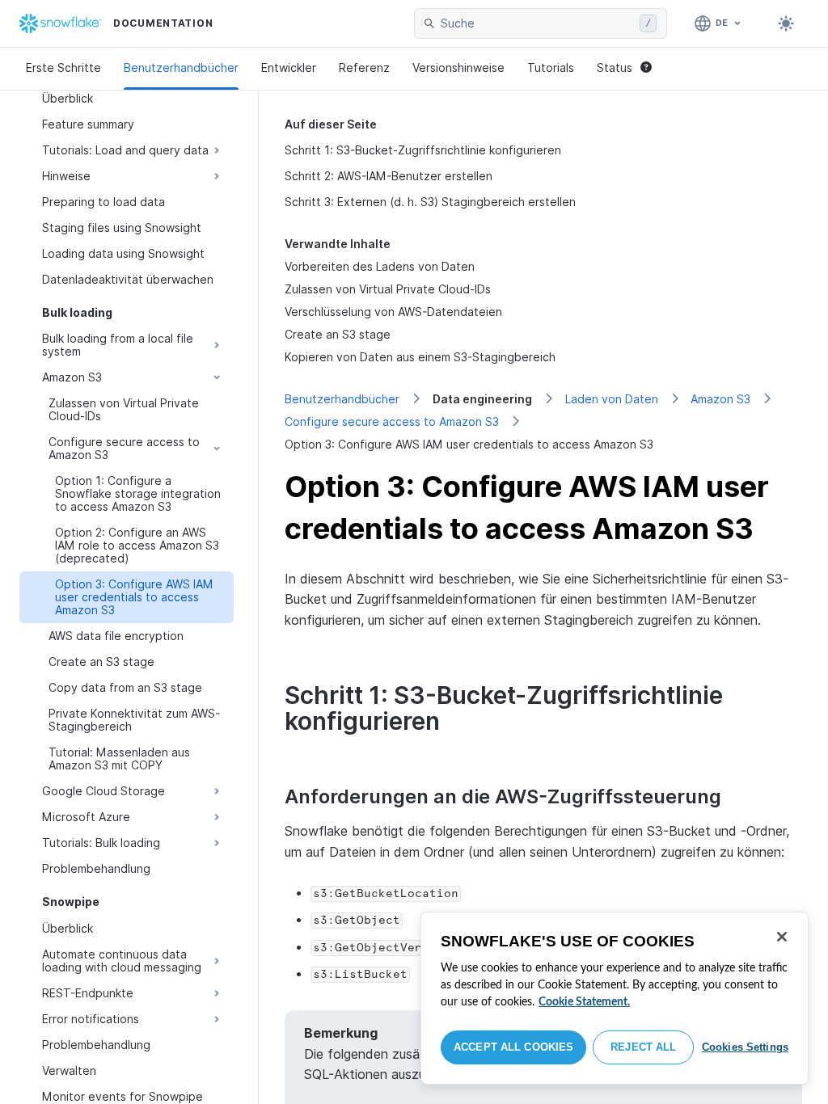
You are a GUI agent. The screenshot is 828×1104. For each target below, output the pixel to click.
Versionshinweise (458, 67)
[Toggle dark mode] (786, 23)
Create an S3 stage (338, 334)
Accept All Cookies (513, 1047)
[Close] (782, 936)
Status (614, 67)
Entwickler (288, 67)
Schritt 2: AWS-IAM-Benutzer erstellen (388, 176)
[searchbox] (537, 23)
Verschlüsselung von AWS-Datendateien (393, 311)
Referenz (364, 67)
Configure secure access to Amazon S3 (392, 421)
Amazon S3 (720, 399)
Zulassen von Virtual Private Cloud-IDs (388, 289)
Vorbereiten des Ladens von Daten (380, 266)
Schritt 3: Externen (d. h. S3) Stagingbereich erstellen (430, 202)
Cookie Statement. (584, 1002)
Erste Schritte (63, 67)
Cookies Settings (745, 1047)
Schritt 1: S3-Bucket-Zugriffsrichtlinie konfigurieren (423, 150)
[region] (614, 998)
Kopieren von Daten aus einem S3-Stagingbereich (420, 357)
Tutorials (550, 67)
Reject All (643, 1047)
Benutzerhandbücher (181, 67)
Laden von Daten (611, 399)
